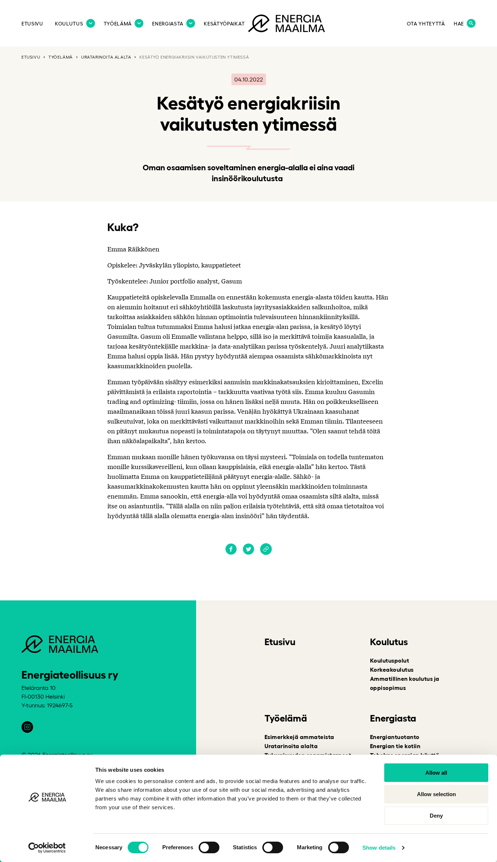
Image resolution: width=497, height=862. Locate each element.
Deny (436, 816)
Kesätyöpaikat (224, 23)
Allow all (436, 773)
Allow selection (436, 794)
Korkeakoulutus (392, 669)
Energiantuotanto (395, 736)
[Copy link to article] (266, 550)
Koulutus (69, 23)
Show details (378, 848)
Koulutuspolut (389, 660)
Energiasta (167, 23)
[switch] (209, 847)
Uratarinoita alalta (106, 56)
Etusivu (32, 23)
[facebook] (231, 552)
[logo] (286, 25)
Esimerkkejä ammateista (299, 736)
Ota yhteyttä (426, 23)
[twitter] (248, 552)
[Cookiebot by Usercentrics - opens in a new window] (47, 847)
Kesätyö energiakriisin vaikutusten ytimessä (194, 56)
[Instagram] (27, 727)
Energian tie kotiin (395, 745)
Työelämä (118, 23)
